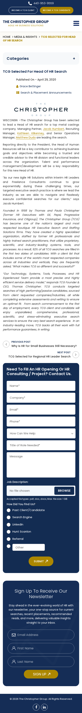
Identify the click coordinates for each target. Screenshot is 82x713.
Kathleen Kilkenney (30, 133)
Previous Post (44, 344)
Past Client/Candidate (28, 510)
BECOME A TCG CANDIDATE (56, 10)
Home (6, 37)
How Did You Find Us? (22, 504)
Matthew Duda (26, 137)
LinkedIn (17, 524)
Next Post (39, 354)
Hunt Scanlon (21, 531)
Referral (17, 539)
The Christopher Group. (33, 699)
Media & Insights (25, 37)
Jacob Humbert (53, 129)
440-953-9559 (44, 3)
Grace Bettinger (30, 86)
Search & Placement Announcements (46, 92)
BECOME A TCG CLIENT (23, 10)
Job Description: (17, 482)
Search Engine (22, 517)
